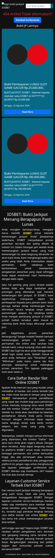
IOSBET (27, 233)
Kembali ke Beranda (27, 20)
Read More (27, 111)
